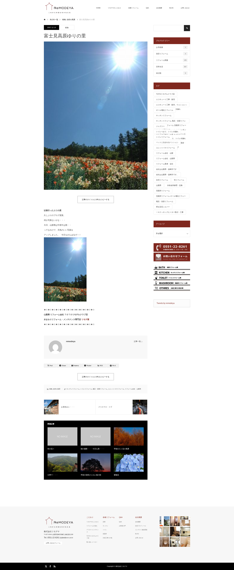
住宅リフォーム (162, 180)
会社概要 (159, 8)
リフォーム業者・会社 (164, 164)
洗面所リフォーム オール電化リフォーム (171, 196)
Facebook (50, 566)
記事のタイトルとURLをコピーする (95, 199)
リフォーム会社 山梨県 (133, 389)
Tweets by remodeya (166, 303)
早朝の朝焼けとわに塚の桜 (91, 475)
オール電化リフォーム (164, 110)
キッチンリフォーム (73, 389)
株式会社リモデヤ (121, 566)
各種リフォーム (133, 8)
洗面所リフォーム (163, 191)
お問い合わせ (185, 8)
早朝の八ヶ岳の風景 (121, 449)
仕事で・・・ (53, 475)
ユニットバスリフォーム (116, 389)
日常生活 (171, 67)
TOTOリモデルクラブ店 (165, 94)
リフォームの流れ (92, 526)
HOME (98, 8)
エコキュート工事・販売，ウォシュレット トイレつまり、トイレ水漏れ (171, 105)
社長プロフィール (140, 526)
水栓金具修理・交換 (174, 185)
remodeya (70, 341)
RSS (54, 566)
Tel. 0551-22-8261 (52, 538)
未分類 (171, 73)
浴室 (104, 522)
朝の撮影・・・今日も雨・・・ (93, 449)
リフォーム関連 (171, 60)
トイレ (105, 529)
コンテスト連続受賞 (141, 529)
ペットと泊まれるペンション (167, 142)
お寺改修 (171, 47)
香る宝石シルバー (163, 207)
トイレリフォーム (86, 389)
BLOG (171, 8)
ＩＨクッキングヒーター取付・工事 (169, 212)
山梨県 (158, 185)
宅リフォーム (179, 180)
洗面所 (105, 533)
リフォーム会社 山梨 (164, 153)
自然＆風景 (56, 389)
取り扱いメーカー (92, 542)
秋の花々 (51, 449)
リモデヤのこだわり (114, 8)
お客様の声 (122, 526)
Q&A (147, 8)
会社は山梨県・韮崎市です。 (167, 175)
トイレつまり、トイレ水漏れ (167, 132)
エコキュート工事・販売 (165, 99)
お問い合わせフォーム (53, 543)
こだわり (90, 517)
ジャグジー (160, 126)
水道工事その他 (107, 538)
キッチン (105, 526)
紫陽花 (116, 475)
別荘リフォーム (171, 54)
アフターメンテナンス (93, 531)
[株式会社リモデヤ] (59, 8)
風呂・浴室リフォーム (100, 389)
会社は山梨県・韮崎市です (166, 169)
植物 (66, 28)
